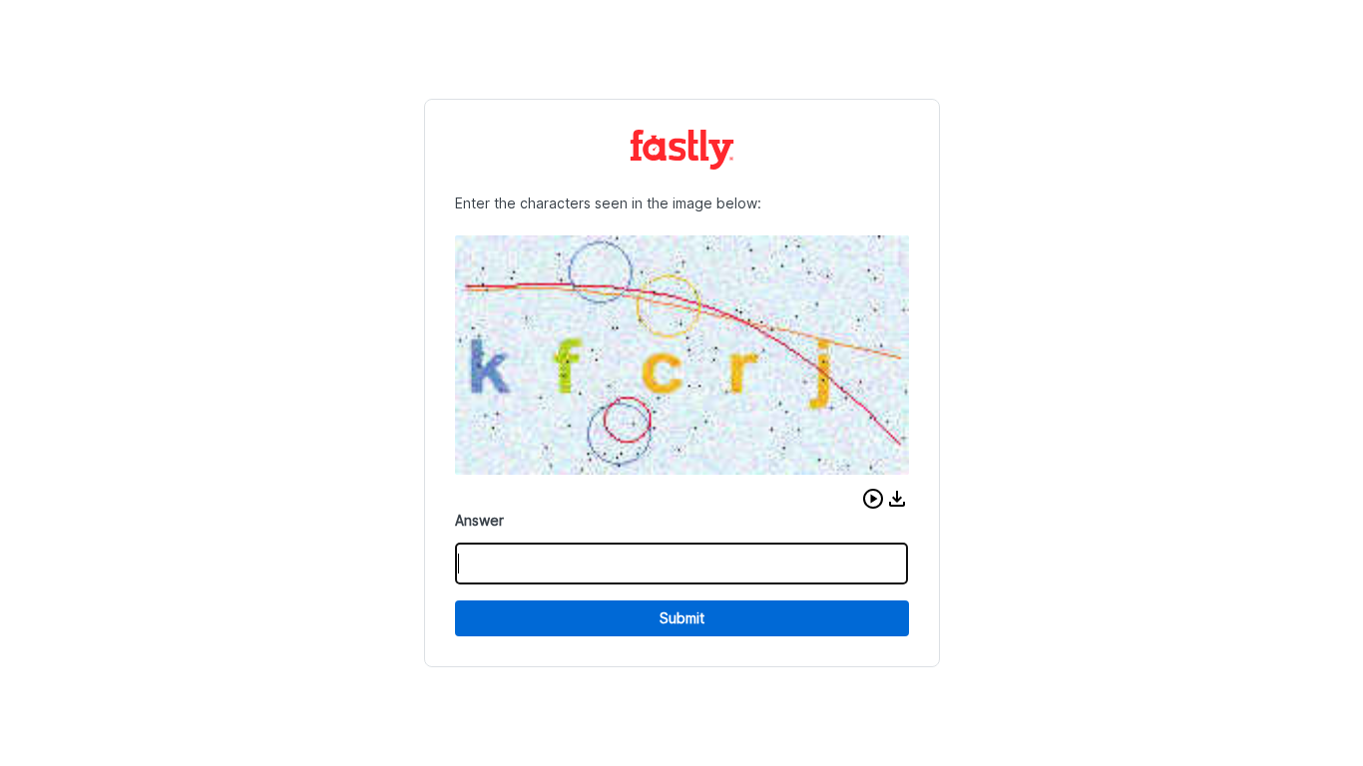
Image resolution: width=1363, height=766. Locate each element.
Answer (479, 520)
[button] (873, 499)
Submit (682, 617)
